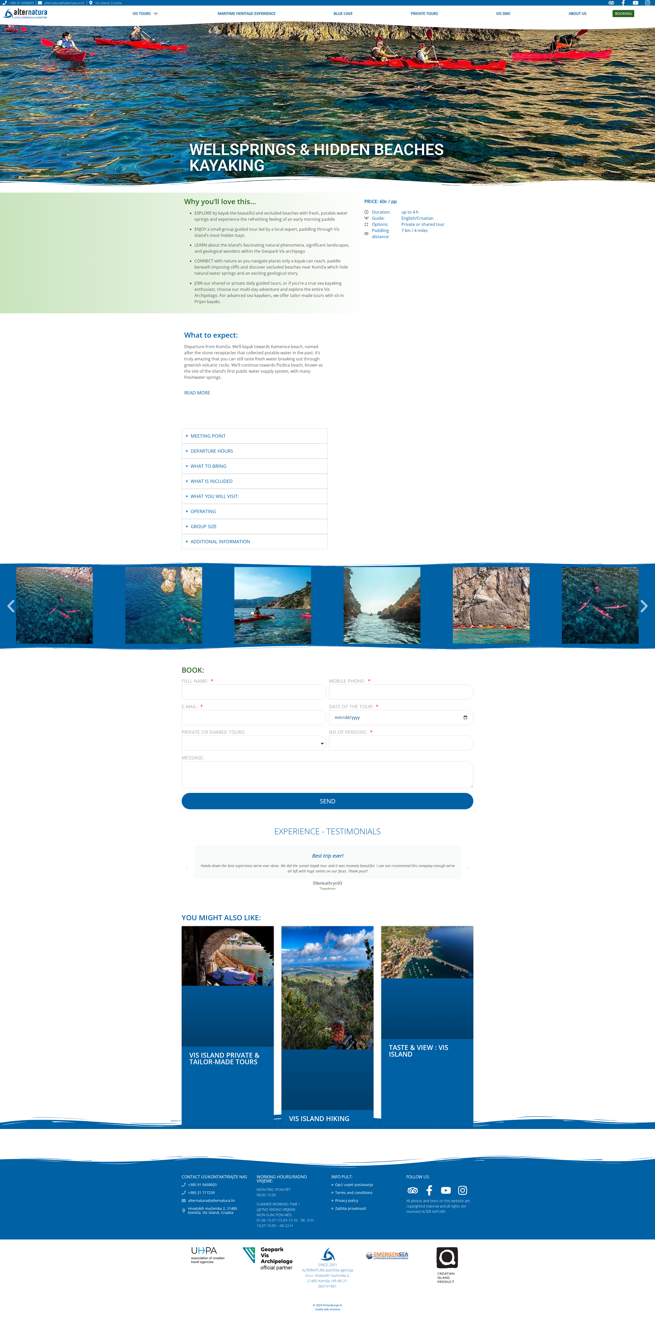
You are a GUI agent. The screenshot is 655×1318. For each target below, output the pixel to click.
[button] (11, 606)
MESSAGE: (193, 758)
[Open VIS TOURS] (156, 13)
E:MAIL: (190, 707)
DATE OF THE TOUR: (352, 707)
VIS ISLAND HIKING (319, 1118)
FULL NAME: (196, 681)
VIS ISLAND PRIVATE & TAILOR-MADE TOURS (224, 1058)
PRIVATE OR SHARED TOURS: (214, 732)
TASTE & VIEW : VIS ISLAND (418, 1051)
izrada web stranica (327, 1309)
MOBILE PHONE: (348, 681)
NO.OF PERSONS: (349, 732)
